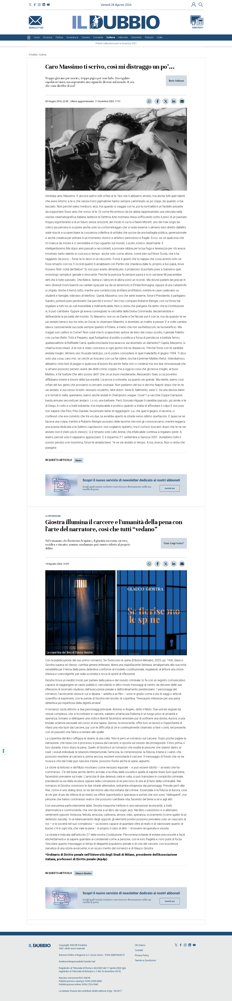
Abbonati (197, 27)
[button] (194, 4)
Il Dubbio (33, 54)
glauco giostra (83, 873)
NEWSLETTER (36, 27)
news (78, 460)
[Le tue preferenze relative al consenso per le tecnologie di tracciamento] (3, 750)
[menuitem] (36, 37)
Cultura (42, 54)
